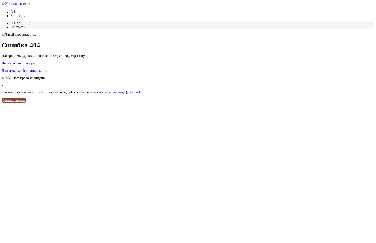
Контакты (17, 16)
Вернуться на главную (18, 63)
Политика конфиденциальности (25, 70)
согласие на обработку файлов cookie (120, 92)
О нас (15, 12)
